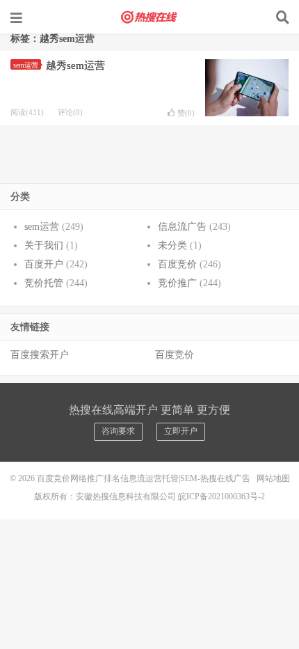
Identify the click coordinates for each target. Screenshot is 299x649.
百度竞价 (177, 264)
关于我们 (43, 245)
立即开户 (180, 431)
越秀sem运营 (75, 65)
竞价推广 (177, 283)
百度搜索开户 (39, 355)
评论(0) (70, 112)
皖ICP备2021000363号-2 (221, 496)
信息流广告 (182, 226)
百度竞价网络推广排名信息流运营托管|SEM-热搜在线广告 (149, 17)
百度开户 (43, 264)
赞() (186, 113)
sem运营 (25, 65)
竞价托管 (43, 283)
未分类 (172, 245)
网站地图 (273, 478)
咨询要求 (118, 431)
